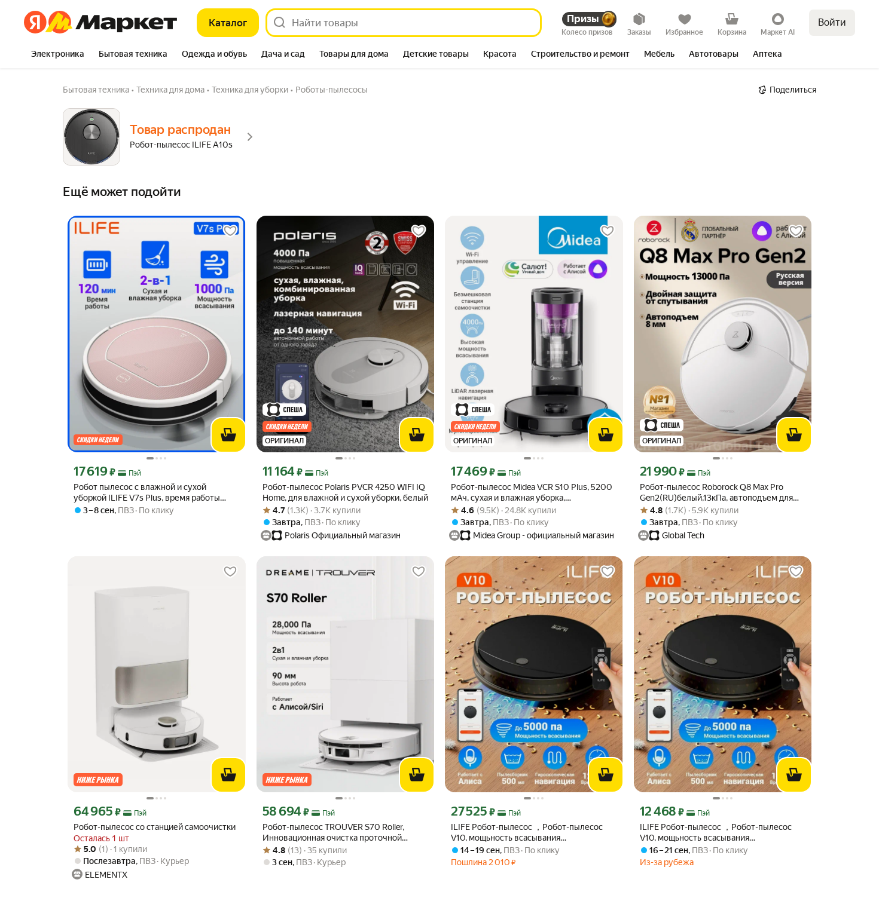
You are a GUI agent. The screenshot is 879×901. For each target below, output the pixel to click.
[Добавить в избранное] (230, 231)
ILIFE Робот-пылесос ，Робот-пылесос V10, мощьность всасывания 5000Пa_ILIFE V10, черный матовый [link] (716, 832)
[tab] (57, 55)
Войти (832, 22)
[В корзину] (228, 435)
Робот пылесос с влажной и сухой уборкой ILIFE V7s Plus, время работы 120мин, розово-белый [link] (147, 492)
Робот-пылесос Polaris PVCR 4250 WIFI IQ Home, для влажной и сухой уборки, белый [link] (345, 492)
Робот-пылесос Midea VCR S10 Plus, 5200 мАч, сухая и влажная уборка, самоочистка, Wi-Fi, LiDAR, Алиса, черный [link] (531, 492)
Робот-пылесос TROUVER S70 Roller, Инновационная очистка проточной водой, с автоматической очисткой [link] (333, 832)
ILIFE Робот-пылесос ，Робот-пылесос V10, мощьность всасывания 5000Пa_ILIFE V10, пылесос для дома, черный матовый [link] (527, 832)
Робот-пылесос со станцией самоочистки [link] (155, 827)
